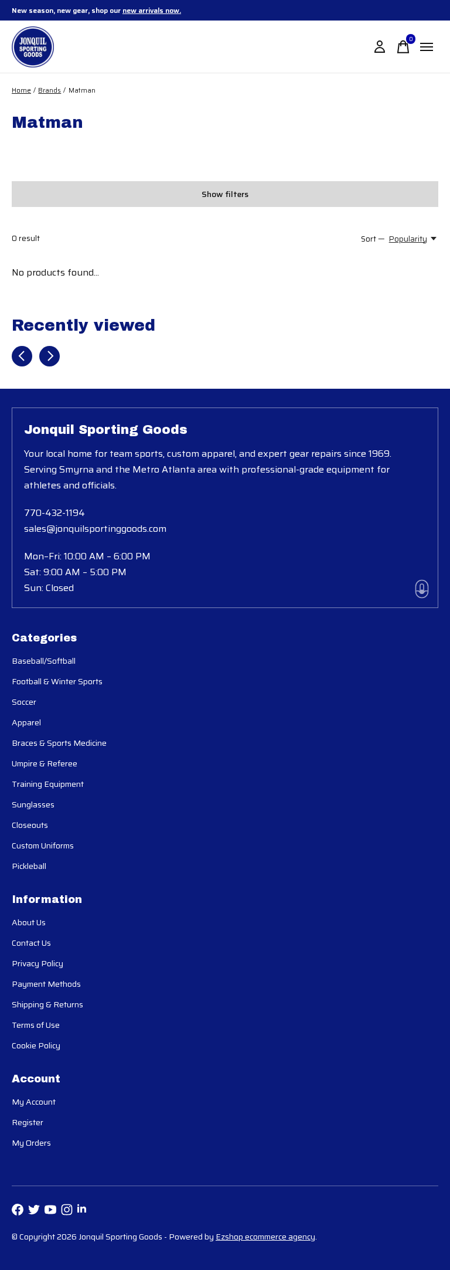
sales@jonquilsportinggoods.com (95, 528)
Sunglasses (33, 804)
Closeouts (30, 825)
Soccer (24, 701)
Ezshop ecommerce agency (265, 1236)
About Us (29, 922)
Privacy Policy (37, 963)
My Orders (31, 1142)
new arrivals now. (151, 10)
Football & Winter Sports (57, 681)
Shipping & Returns (47, 1004)
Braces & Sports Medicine (59, 742)
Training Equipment (48, 783)
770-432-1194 (54, 512)
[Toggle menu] (426, 47)
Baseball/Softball (44, 660)
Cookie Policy (36, 1045)
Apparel (26, 722)
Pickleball (29, 866)
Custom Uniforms (43, 845)
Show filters (225, 194)
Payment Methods (46, 983)
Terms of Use (36, 1024)
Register (27, 1122)
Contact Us (31, 942)
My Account (34, 1101)
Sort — (373, 239)
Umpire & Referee (44, 763)
